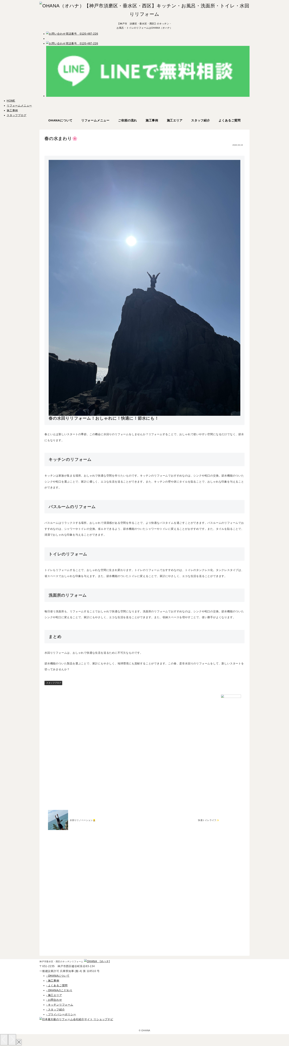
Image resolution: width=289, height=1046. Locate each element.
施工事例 (12, 110)
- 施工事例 (52, 980)
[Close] (19, 1042)
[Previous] (4, 1039)
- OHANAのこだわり (59, 990)
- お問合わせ (54, 999)
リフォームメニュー (19, 105)
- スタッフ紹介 (55, 1009)
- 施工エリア (54, 995)
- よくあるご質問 (57, 985)
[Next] (12, 1039)
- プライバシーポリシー (61, 1014)
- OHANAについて (58, 975)
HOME (11, 100)
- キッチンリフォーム (59, 1004)
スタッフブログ (16, 115)
